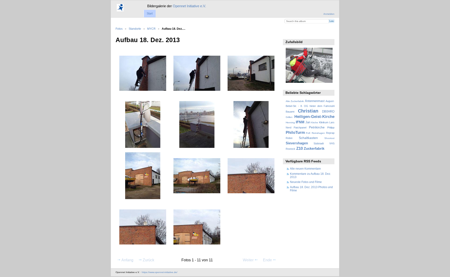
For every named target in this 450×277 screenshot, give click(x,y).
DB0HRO (328, 111)
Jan (307, 122)
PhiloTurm (295, 132)
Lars (331, 122)
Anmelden (328, 14)
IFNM (300, 122)
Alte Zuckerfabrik (295, 101)
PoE (308, 133)
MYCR (151, 28)
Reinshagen (318, 133)
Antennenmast (315, 101)
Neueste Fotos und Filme (306, 181)
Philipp (330, 127)
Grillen (289, 117)
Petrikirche (317, 127)
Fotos (119, 28)
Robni (289, 138)
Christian (308, 110)
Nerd (288, 127)
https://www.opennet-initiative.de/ (159, 272)
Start (150, 13)
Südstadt (319, 143)
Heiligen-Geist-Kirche (314, 116)
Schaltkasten (308, 138)
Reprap (330, 132)
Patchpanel (300, 127)
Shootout (329, 138)
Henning (290, 122)
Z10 (299, 148)
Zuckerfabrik (314, 148)
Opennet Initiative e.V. (189, 6)
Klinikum (323, 122)
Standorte (135, 28)
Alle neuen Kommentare (305, 168)
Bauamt (290, 111)
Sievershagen (297, 143)
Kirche (314, 122)
